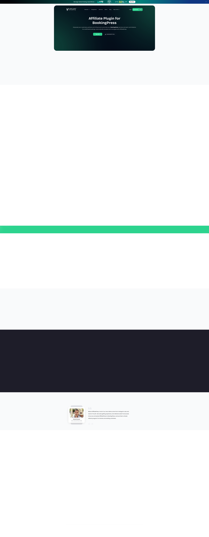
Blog (110, 9)
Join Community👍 (100, 521)
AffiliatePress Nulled (137, 521)
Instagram (133, 531)
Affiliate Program (99, 524)
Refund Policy (136, 515)
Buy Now (132, 1)
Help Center (116, 9)
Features (86, 9)
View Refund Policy (135, 232)
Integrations (94, 9)
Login (130, 9)
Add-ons (101, 9)
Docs (97, 512)
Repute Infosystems (75, 536)
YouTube (139, 531)
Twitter (136, 531)
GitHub (142, 531)
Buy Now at (137, 9)
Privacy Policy (136, 512)
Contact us (98, 518)
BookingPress (114, 27)
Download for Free (111, 34)
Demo (106, 9)
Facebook (130, 531)
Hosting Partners (99, 515)
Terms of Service (136, 518)
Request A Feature (112, 521)
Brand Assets (123, 521)
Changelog (110, 524)
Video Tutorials (124, 512)
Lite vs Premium (124, 515)
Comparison (123, 518)
